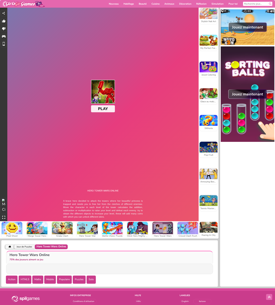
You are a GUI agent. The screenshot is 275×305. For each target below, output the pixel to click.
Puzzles (79, 279)
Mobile (50, 279)
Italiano (202, 301)
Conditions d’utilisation (83, 301)
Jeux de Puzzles (24, 246)
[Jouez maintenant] (247, 44)
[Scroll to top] (269, 297)
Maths (37, 279)
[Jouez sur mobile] (4, 45)
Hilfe (138, 301)
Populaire (64, 279)
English (185, 301)
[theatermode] (4, 206)
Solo (91, 279)
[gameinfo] (4, 37)
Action (11, 279)
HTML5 (25, 279)
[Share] (4, 13)
